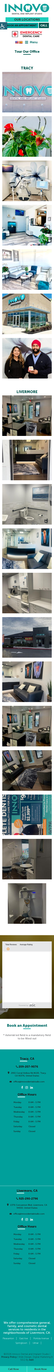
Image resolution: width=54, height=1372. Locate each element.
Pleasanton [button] (8, 1338)
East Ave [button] (24, 1338)
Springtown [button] (21, 1343)
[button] (27, 9)
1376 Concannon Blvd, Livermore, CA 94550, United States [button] (28, 1206)
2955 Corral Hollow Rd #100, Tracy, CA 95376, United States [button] (28, 1074)
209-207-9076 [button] (28, 1066)
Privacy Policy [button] (9, 1356)
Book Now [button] (40, 1369)
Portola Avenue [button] (41, 1338)
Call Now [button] (13, 1369)
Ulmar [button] (36, 1343)
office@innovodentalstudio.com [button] (29, 1081)
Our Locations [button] (27, 19)
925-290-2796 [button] (28, 1198)
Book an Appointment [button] (22, 25)
